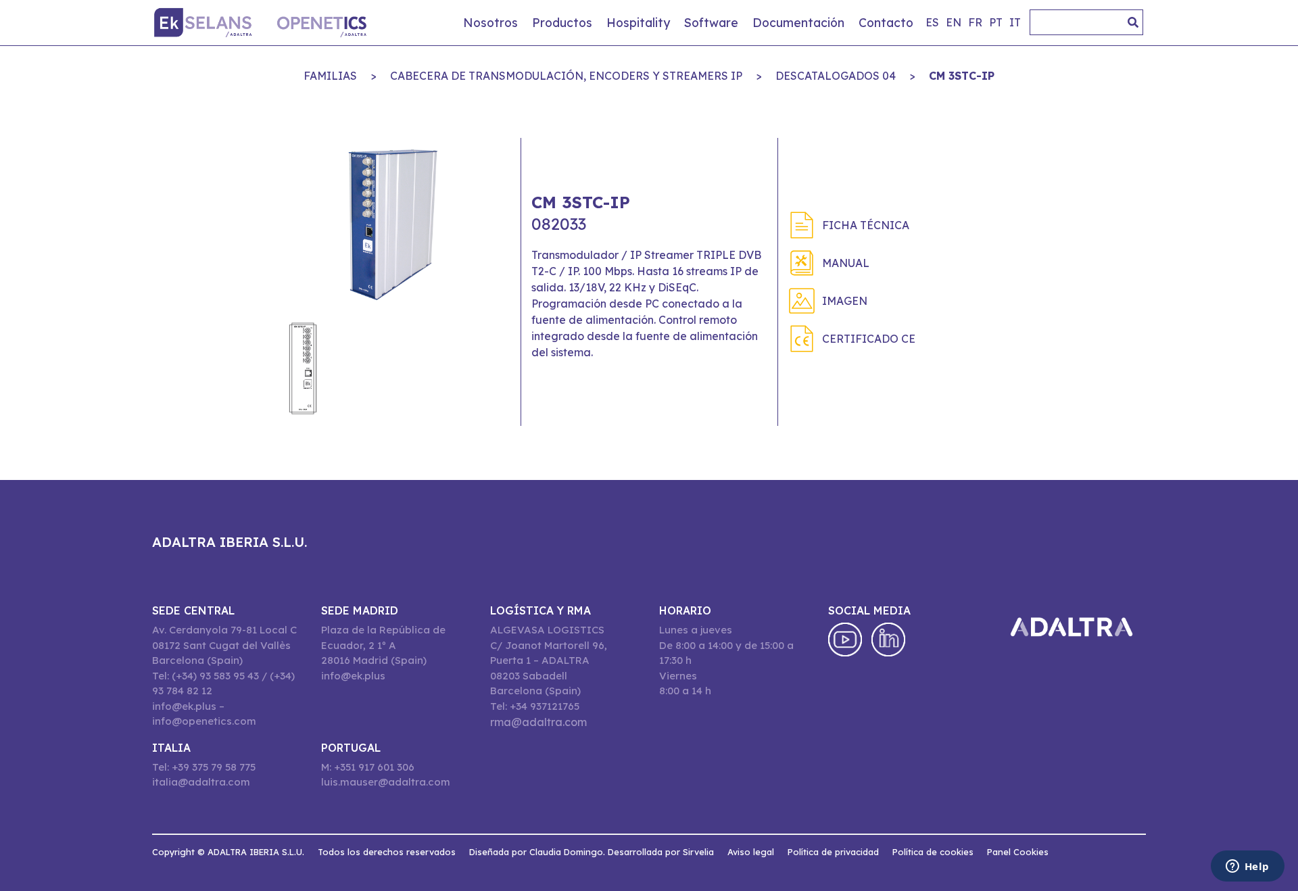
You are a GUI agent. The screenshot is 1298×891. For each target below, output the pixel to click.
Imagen (844, 301)
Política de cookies (933, 851)
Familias (330, 75)
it (1015, 22)
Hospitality (638, 22)
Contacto (886, 22)
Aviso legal (750, 851)
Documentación (798, 22)
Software (711, 22)
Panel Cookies (1018, 851)
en (953, 22)
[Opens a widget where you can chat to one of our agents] (1247, 867)
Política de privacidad (833, 851)
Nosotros (490, 22)
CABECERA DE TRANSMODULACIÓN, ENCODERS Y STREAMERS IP (566, 75)
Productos (562, 22)
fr (975, 22)
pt (996, 22)
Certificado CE (868, 338)
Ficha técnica (865, 225)
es (932, 22)
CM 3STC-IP (961, 75)
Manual (845, 263)
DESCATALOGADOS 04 (835, 75)
